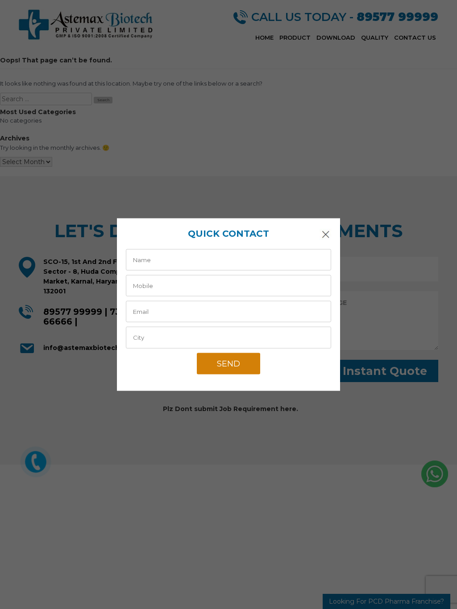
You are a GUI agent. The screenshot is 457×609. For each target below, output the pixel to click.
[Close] (325, 234)
